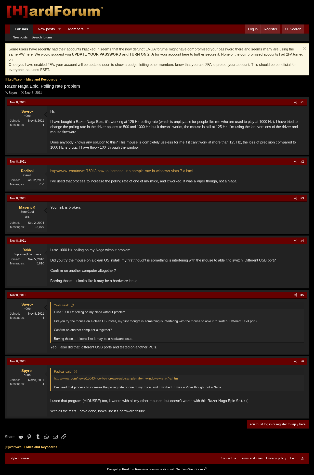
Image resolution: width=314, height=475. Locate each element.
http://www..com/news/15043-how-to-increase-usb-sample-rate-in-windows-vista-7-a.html (121, 171)
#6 (302, 361)
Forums (21, 29)
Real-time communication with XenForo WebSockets (171, 469)
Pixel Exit (128, 469)
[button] (59, 29)
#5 (302, 295)
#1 (302, 102)
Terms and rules (251, 458)
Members (76, 29)
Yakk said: (61, 305)
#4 (302, 240)
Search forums (42, 37)
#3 (302, 198)
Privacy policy (276, 458)
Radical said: (63, 371)
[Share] (296, 102)
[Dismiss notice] (304, 49)
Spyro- (13, 93)
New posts (46, 29)
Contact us (228, 458)
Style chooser (19, 458)
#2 (302, 161)
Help (293, 458)
